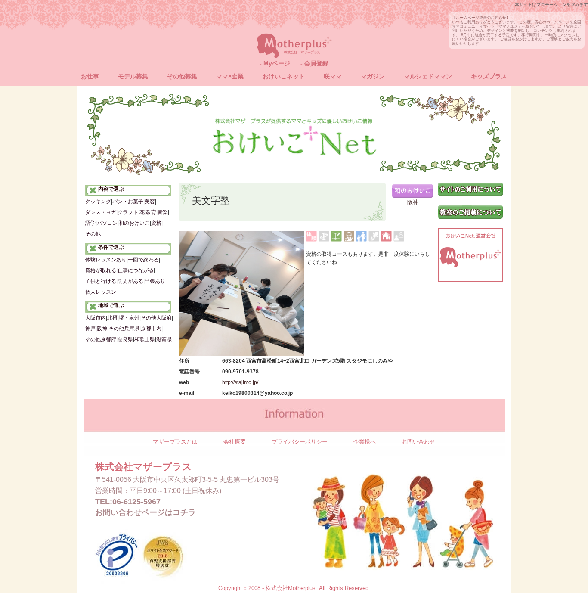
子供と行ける (100, 281)
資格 (156, 223)
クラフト (128, 212)
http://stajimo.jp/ (240, 382)
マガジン (373, 76)
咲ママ (333, 76)
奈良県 (125, 339)
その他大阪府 (156, 317)
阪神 (102, 328)
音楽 (163, 212)
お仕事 (90, 76)
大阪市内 (95, 317)
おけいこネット (284, 76)
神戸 (90, 328)
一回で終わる (143, 259)
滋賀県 (164, 339)
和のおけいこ (134, 223)
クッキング (98, 201)
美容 (150, 201)
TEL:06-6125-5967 (128, 501)
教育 (151, 212)
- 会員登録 (314, 63)
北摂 (112, 317)
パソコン (107, 223)
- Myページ (275, 63)
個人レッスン (100, 292)
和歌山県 (144, 339)
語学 (90, 223)
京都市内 (151, 328)
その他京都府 (100, 339)
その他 (93, 233)
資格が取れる (100, 270)
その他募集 (182, 76)
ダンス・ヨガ (100, 212)
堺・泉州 (129, 317)
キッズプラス (489, 76)
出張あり (155, 281)
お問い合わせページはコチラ (145, 512)
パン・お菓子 (127, 201)
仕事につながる (136, 270)
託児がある (130, 281)
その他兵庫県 (123, 328)
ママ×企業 (230, 76)
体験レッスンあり (106, 259)
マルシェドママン (428, 76)
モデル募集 (133, 76)
